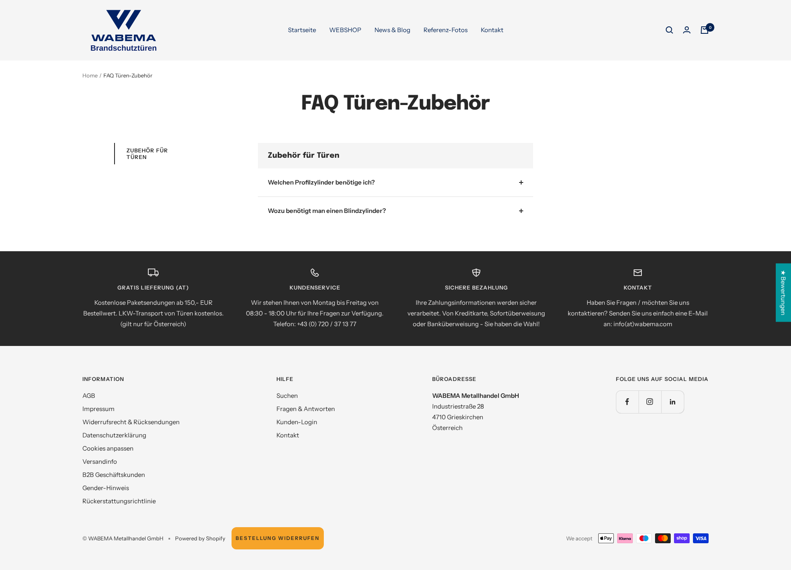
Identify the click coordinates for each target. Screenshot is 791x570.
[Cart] (704, 30)
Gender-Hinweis (105, 488)
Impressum (98, 409)
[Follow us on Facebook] (627, 401)
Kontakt (492, 30)
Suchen (287, 395)
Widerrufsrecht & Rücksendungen (131, 422)
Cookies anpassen (107, 448)
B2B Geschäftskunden (113, 475)
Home (90, 75)
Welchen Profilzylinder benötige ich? (321, 182)
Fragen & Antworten (305, 409)
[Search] (669, 30)
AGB (88, 395)
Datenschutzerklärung (114, 435)
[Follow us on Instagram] (650, 401)
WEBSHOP (345, 30)
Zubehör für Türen (147, 153)
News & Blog (392, 30)
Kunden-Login (296, 422)
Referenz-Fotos (446, 30)
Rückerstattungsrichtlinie (119, 501)
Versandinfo (99, 461)
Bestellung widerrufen (278, 538)
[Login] (686, 30)
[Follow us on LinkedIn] (672, 401)
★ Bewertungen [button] (783, 292)
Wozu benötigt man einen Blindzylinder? (327, 211)
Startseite (302, 30)
